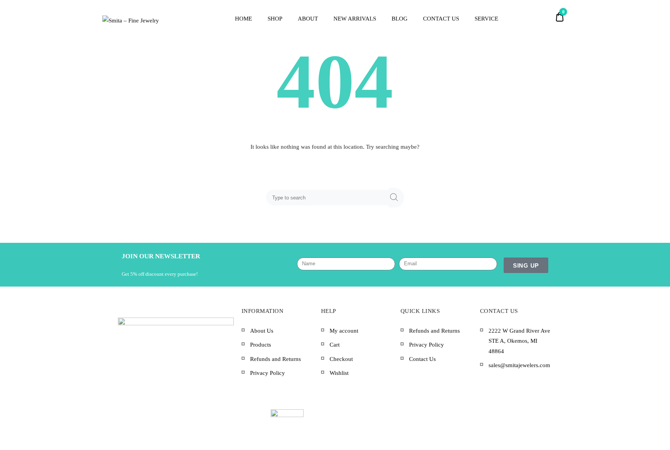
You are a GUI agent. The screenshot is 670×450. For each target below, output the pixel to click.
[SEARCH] (396, 198)
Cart (335, 345)
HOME (243, 18)
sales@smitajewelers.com (519, 365)
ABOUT (308, 18)
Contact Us (422, 359)
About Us (261, 331)
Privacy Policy (267, 373)
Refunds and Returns (275, 359)
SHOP (275, 18)
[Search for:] (329, 197)
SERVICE (486, 18)
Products (260, 345)
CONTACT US (441, 18)
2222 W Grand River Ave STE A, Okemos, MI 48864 (519, 341)
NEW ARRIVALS (354, 18)
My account (344, 331)
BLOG (400, 18)
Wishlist (339, 373)
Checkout (341, 359)
